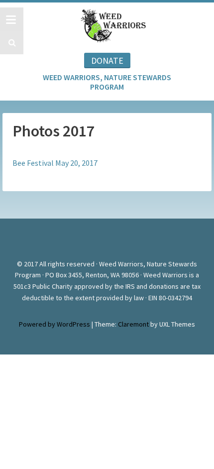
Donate (107, 60)
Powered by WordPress (54, 324)
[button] (10, 42)
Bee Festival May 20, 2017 (55, 163)
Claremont (133, 324)
